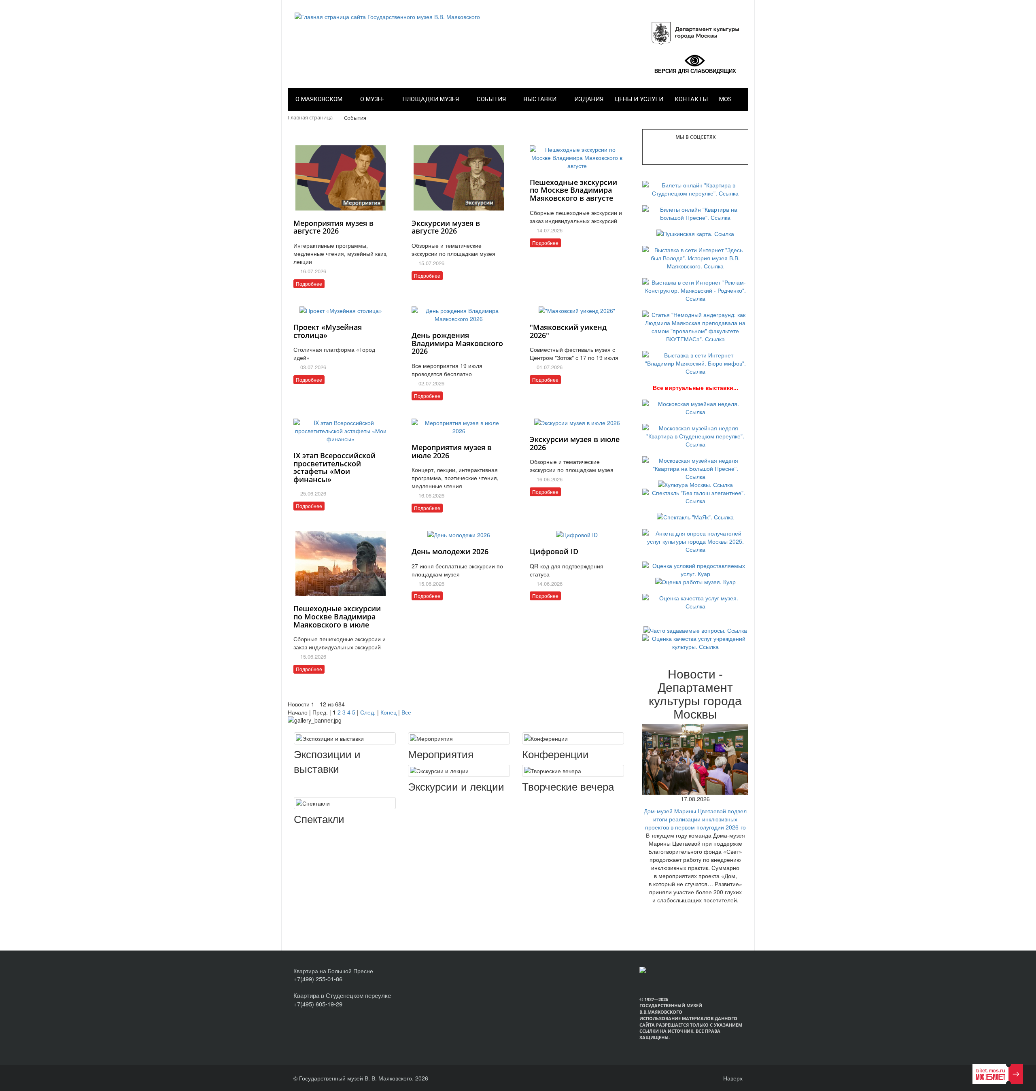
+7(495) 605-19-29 (317, 1004)
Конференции (555, 753)
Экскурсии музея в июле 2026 (575, 443)
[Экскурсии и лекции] (459, 771)
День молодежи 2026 (450, 551)
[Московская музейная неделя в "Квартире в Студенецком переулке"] (695, 435)
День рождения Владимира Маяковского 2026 (457, 343)
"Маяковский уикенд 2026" (568, 331)
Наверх (732, 1078)
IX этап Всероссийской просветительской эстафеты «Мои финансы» (334, 467)
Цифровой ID (554, 551)
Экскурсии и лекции (456, 786)
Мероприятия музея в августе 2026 (333, 227)
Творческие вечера (568, 786)
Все (406, 712)
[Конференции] (573, 738)
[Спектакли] (345, 803)
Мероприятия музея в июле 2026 (452, 451)
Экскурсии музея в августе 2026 (446, 227)
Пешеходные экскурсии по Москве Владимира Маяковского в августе (573, 190)
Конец (388, 712)
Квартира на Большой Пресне (333, 971)
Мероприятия (440, 753)
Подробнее (309, 283)
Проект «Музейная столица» (327, 331)
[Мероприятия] (459, 738)
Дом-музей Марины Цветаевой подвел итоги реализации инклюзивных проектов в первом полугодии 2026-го (695, 819)
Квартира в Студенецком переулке (342, 995)
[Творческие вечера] (573, 771)
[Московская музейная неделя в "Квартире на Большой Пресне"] (695, 467)
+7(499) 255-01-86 (317, 978)
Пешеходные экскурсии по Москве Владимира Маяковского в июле (337, 617)
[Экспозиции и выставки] (345, 738)
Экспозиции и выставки (327, 761)
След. (368, 712)
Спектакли (319, 818)
